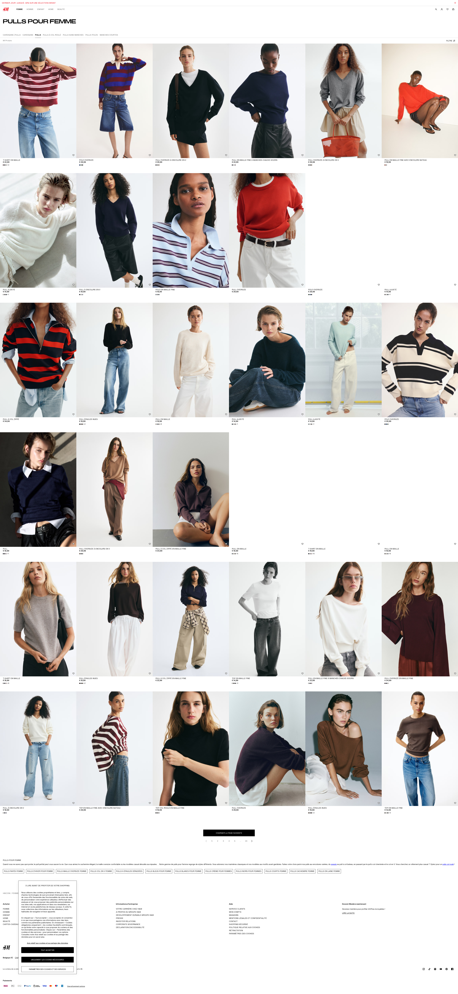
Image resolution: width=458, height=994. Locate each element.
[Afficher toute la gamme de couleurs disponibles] (81, 165)
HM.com (6, 893)
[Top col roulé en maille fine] (191, 748)
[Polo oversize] (114, 101)
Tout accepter (47, 950)
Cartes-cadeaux (11, 924)
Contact (233, 921)
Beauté (61, 9)
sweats (334, 864)
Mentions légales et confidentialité (248, 918)
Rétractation (236, 930)
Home (51, 9)
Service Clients (237, 909)
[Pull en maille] (191, 360)
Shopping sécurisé (238, 924)
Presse (119, 918)
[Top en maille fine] (267, 619)
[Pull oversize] (267, 230)
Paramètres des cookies (241, 934)
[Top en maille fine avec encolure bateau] (114, 748)
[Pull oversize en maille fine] (420, 619)
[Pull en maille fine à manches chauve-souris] (267, 101)
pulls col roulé (448, 864)
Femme (19, 9)
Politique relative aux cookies (244, 927)
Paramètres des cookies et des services (47, 969)
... (240, 841)
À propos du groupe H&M (128, 912)
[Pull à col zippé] (38, 360)
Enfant (40, 9)
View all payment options (76, 986)
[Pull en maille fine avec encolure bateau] (420, 101)
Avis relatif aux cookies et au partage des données (47, 943)
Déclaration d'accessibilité (130, 927)
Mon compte (235, 912)
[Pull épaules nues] (114, 360)
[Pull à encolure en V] (114, 230)
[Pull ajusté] (38, 230)
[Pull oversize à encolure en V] (191, 101)
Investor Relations (126, 921)
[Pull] (38, 489)
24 (246, 841)
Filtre (449, 41)
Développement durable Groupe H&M (135, 915)
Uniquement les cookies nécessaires (47, 960)
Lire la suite (348, 913)
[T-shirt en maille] (38, 101)
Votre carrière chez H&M (129, 909)
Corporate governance (128, 924)
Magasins (233, 915)
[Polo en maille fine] (191, 230)
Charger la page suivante (229, 833)
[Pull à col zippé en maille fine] (191, 489)
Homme (29, 9)
